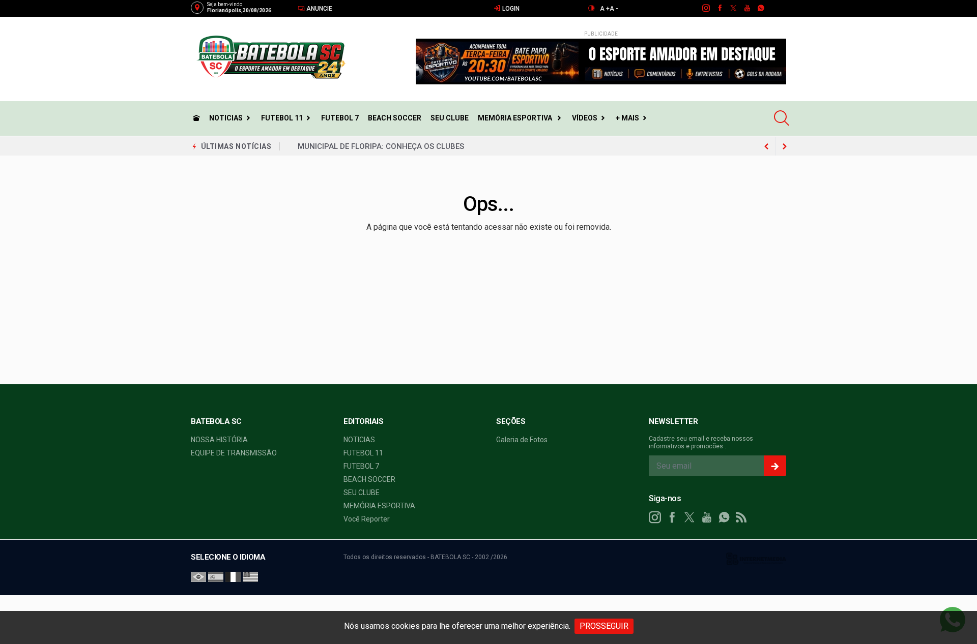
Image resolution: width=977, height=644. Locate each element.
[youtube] (746, 8)
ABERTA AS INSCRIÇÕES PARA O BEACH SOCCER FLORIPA (401, 147)
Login (510, 8)
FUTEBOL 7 (340, 118)
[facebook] (719, 8)
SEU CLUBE (449, 118)
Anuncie (318, 8)
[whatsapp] (760, 8)
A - (614, 8)
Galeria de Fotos (522, 440)
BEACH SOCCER (394, 118)
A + (605, 8)
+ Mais (627, 118)
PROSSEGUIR (604, 626)
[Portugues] (198, 576)
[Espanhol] (215, 576)
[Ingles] (250, 576)
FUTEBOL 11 (282, 118)
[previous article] (784, 146)
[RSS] (741, 517)
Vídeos (584, 118)
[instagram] (705, 8)
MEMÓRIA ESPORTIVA (516, 118)
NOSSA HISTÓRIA (219, 440)
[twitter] (733, 8)
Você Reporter (366, 519)
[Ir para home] (196, 118)
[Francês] (233, 576)
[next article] (766, 146)
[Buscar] (783, 118)
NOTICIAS (226, 118)
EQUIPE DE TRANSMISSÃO (234, 453)
